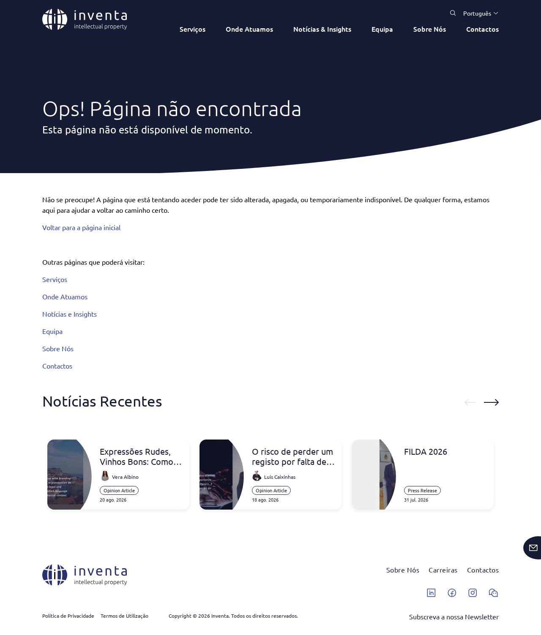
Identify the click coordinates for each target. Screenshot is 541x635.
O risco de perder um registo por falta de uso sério (292, 456)
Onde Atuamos (249, 28)
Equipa (382, 28)
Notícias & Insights (322, 28)
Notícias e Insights (69, 313)
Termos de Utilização (124, 615)
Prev (469, 402)
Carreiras (443, 569)
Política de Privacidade (68, 615)
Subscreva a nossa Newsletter (454, 616)
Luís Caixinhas (279, 476)
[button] (477, 13)
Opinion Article (119, 490)
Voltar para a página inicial (81, 227)
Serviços (192, 28)
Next (491, 402)
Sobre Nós (429, 28)
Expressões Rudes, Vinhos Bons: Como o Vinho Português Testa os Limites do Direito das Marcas (140, 456)
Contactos (482, 28)
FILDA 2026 (425, 451)
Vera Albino (125, 476)
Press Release (422, 490)
